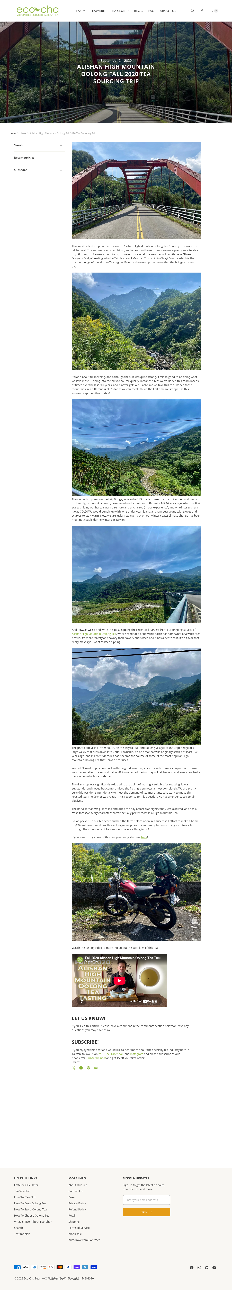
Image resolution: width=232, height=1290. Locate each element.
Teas (78, 11)
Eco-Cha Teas (32, 1278)
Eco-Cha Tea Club (25, 1197)
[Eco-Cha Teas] (37, 10)
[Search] (192, 11)
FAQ (151, 11)
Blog (138, 11)
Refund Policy (77, 1209)
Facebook (117, 1054)
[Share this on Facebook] (81, 1068)
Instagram (136, 1054)
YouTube (104, 1054)
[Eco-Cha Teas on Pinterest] (206, 1268)
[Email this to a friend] (96, 1068)
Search (18, 1228)
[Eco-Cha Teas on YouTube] (214, 1268)
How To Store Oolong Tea (30, 1209)
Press (72, 1197)
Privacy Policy (77, 1203)
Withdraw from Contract (84, 1240)
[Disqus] (136, 1114)
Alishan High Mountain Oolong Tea (94, 634)
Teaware (97, 11)
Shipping (74, 1222)
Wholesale (75, 1234)
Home (13, 133)
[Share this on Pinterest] (88, 1068)
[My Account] (202, 11)
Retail (72, 1215)
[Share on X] (74, 1068)
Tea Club (118, 11)
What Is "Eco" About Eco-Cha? (33, 1222)
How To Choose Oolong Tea (31, 1215)
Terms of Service (79, 1228)
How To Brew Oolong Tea (30, 1203)
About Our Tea (77, 1185)
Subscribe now (96, 1058)
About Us (168, 11)
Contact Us (75, 1191)
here (144, 837)
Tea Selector (22, 1191)
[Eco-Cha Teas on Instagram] (199, 1268)
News (23, 133)
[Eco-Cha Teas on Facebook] (191, 1268)
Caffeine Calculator (26, 1185)
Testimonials (22, 1234)
